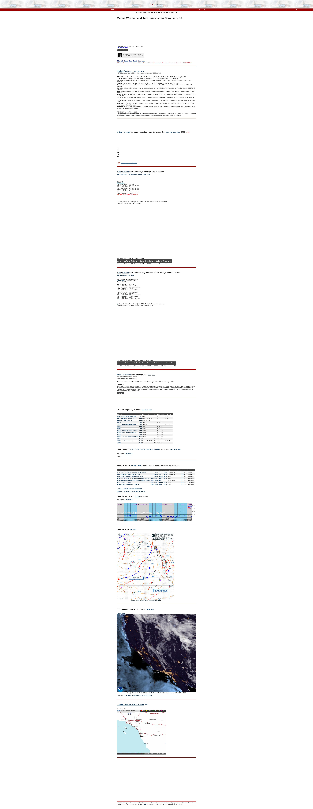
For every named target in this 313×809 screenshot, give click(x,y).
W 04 (160, 478)
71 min (156, 472)
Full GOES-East (147, 695)
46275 (119, 438)
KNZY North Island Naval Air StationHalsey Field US (131, 472)
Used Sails (159, 9)
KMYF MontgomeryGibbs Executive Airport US (130, 476)
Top (136, 12)
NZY (137, 496)
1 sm (152, 472)
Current (125, 172)
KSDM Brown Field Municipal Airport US (128, 484)
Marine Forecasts (124, 71)
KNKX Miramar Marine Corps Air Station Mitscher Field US (133, 478)
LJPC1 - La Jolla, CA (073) (124, 420)
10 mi (140, 418)
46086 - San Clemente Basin (125, 440)
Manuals (254, 9)
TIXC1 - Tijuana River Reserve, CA (126, 424)
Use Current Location (122, 50)
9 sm (165, 472)
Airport (160, 12)
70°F (182, 478)
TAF (176, 12)
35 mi (140, 436)
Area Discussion (124, 375)
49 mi (140, 442)
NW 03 (160, 484)
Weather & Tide (202, 9)
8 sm (152, 476)
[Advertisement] (156, 33)
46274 (119, 434)
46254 (119, 422)
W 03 (160, 480)
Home (18, 9)
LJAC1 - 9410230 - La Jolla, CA (125, 418)
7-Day (144, 12)
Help (142, 71)
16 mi (140, 426)
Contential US (136, 695)
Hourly (183, 132)
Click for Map (121, 183)
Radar (172, 12)
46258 (119, 426)
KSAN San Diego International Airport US (128, 474)
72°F (182, 472)
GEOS (168, 12)
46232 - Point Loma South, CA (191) (127, 432)
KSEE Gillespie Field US (123, 482)
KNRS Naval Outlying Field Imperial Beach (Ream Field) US (133, 480)
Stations (119, 414)
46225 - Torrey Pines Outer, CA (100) (127, 430)
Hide (138, 71)
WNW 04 (161, 482)
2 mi (140, 416)
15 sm (152, 482)
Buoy (155, 12)
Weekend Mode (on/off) (135, 174)
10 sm (165, 474)
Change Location (122, 47)
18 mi (140, 430)
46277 (119, 442)
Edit (135, 71)
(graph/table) (129, 453)
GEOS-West (127, 695)
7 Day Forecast (123, 132)
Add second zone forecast (129, 163)
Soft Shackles (114, 9)
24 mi (140, 434)
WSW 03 (161, 476)
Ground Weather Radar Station (130, 704)
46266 (119, 428)
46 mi (140, 440)
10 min (156, 476)
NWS (152, 12)
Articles (61, 9)
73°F (182, 482)
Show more (120, 393)
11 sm (152, 478)
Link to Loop (121, 613)
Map (164, 12)
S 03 (160, 472)
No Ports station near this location (145, 449)
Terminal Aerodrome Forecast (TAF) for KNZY (131, 491)
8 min (155, 478)
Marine (140, 12)
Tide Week (123, 174)
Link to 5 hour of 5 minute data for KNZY (129, 488)
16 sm (152, 484)
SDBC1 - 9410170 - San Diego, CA (126, 416)
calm (160, 474)
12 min (156, 474)
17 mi (140, 428)
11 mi (140, 422)
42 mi (140, 438)
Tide (148, 12)
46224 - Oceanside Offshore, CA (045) (127, 436)
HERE (144, 804)
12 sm (152, 480)
